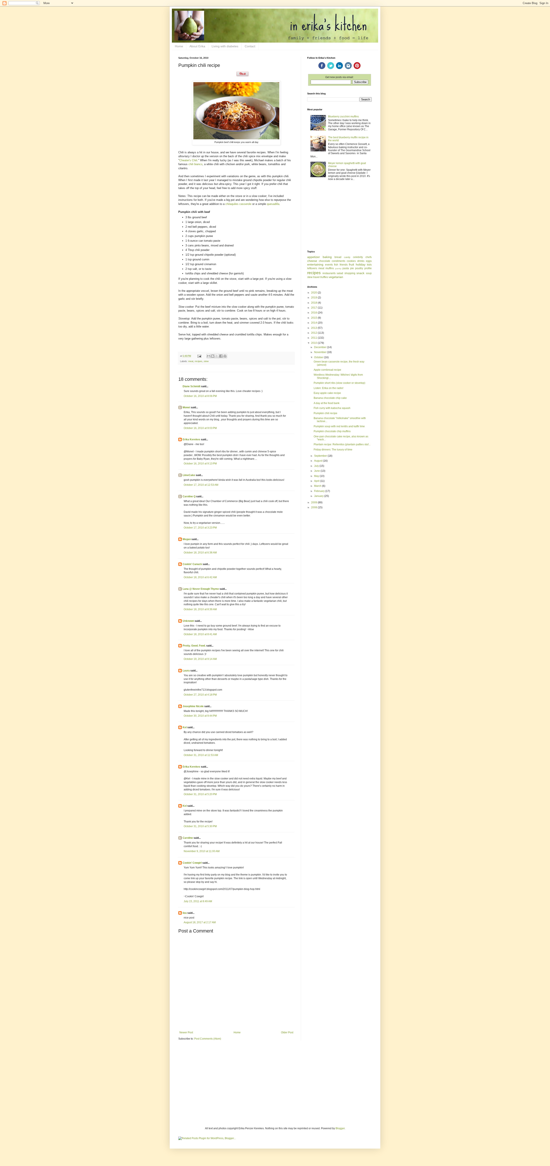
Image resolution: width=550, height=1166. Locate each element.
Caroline (188, 837)
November (320, 352)
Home (179, 46)
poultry (359, 268)
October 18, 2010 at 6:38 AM (200, 552)
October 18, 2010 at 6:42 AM (200, 577)
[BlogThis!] (213, 356)
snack (360, 273)
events (329, 264)
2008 (314, 507)
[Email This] (208, 356)
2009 (314, 502)
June (317, 470)
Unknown (188, 620)
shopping (349, 273)
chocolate (324, 261)
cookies (351, 261)
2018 (314, 302)
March (318, 485)
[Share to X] (217, 356)
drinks (360, 261)
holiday (360, 264)
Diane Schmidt (191, 386)
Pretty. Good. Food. (194, 645)
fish (336, 264)
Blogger (340, 1128)
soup (369, 273)
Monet (186, 407)
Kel (185, 727)
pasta (345, 268)
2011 (314, 337)
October (319, 357)
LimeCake (189, 475)
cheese (312, 261)
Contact (250, 46)
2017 (314, 307)
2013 (314, 327)
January (319, 496)
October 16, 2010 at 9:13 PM (200, 463)
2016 (314, 312)
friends (344, 264)
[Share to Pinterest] (225, 356)
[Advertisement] (339, 216)
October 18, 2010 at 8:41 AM (200, 634)
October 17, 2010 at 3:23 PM (200, 527)
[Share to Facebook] (221, 356)
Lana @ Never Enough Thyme (201, 588)
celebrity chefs (362, 257)
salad (340, 273)
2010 (314, 342)
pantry (338, 268)
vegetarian (336, 277)
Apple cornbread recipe (327, 369)
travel (316, 277)
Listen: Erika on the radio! (328, 388)
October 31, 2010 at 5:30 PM (200, 826)
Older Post (287, 1032)
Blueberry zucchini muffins (343, 116)
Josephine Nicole (193, 706)
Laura (186, 670)
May (317, 476)
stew (206, 361)
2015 (314, 317)
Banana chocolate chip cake (330, 397)
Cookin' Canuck (192, 564)
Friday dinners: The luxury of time (333, 449)
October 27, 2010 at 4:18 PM (200, 694)
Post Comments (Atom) (207, 1038)
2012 (314, 332)
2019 (314, 297)
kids (369, 264)
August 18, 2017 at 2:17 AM (200, 922)
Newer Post (186, 1032)
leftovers (312, 268)
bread (338, 257)
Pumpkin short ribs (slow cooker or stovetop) (339, 382)
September (321, 455)
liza (185, 912)
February (319, 491)
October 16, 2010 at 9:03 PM (200, 428)
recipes (198, 361)
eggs (369, 261)
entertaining (315, 264)
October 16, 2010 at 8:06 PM (200, 396)
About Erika (197, 46)
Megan (187, 539)
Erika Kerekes (191, 439)
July (316, 465)
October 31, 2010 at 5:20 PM (200, 794)
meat (190, 361)
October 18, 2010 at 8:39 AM (200, 609)
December (320, 347)
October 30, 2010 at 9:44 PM (200, 715)
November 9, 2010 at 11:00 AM (202, 851)
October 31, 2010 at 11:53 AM (201, 755)
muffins (329, 268)
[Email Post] (199, 356)
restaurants (329, 273)
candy (347, 257)
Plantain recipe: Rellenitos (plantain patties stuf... (342, 444)
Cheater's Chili (188, 160)
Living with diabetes (225, 46)
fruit (351, 264)
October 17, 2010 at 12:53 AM (201, 484)
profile (368, 268)
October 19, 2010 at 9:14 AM (200, 659)
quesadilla (273, 204)
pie (352, 268)
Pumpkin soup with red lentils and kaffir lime (339, 426)
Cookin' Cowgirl (192, 862)
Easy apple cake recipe (327, 393)
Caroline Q (189, 496)
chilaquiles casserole (238, 204)
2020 (314, 292)
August (318, 460)
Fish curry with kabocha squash (332, 408)
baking (327, 257)
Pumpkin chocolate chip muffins (332, 431)
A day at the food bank (326, 403)
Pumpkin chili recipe (325, 413)
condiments (338, 261)
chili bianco (195, 164)
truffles (324, 277)
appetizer (313, 257)
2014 (314, 322)
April (317, 480)
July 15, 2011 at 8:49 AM (198, 901)
